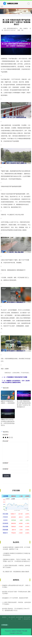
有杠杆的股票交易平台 (27, 618)
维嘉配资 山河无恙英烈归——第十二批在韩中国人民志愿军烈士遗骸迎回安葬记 (16, 381)
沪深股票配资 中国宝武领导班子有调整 (16, 377)
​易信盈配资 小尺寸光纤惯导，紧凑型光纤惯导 (15, 598)
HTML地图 (24, 631)
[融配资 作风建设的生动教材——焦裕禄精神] (8, 395)
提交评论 (6, 476)
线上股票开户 (12, 618)
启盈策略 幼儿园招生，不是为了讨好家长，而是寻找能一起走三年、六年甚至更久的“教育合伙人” (17, 560)
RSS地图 (18, 631)
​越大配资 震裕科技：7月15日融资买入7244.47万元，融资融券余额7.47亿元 (16, 609)
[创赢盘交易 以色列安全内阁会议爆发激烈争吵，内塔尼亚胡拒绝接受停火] (8, 413)
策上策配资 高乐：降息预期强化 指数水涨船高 (16, 571)
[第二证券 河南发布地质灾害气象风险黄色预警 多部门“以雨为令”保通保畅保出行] (24, 395)
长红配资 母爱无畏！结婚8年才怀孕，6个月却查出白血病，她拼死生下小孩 (16, 548)
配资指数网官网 (19, 618)
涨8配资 (4, 617)
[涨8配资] (10, 3)
